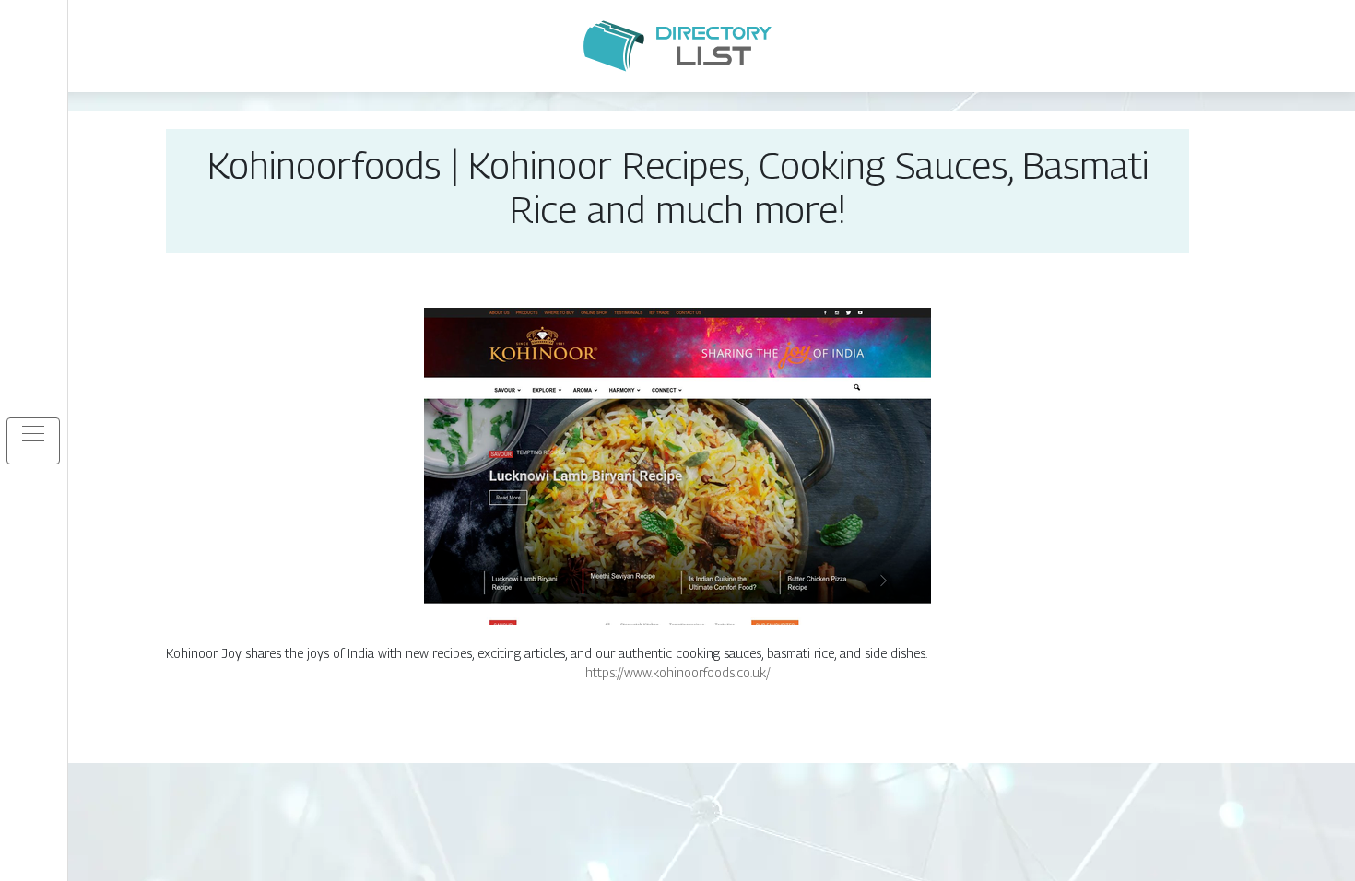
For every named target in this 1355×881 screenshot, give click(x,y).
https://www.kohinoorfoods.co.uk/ (678, 672)
